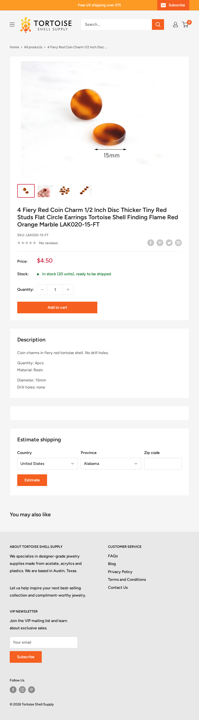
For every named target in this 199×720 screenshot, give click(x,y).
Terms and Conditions (127, 579)
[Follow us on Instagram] (22, 689)
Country (24, 452)
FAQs (113, 556)
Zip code (152, 452)
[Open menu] (12, 24)
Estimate (32, 480)
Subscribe (177, 5)
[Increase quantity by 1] (68, 289)
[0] (185, 24)
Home (14, 47)
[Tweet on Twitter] (169, 242)
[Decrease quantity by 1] (42, 289)
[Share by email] (178, 242)
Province (89, 452)
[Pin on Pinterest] (160, 242)
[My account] (175, 24)
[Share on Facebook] (150, 242)
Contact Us (118, 587)
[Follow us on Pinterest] (31, 689)
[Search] (158, 24)
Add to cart (57, 307)
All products (33, 47)
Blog (112, 563)
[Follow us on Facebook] (13, 689)
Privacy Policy (120, 571)
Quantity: (25, 289)
